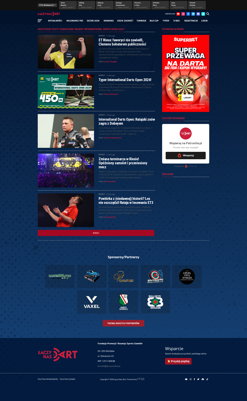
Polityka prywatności (48, 379)
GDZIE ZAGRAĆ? (125, 20)
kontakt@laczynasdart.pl (109, 366)
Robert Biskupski (111, 94)
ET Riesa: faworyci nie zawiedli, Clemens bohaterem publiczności (122, 42)
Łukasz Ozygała (110, 61)
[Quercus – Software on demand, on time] (142, 379)
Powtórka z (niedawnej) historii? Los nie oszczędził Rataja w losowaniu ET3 (126, 201)
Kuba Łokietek (110, 181)
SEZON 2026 (93, 20)
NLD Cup (154, 20)
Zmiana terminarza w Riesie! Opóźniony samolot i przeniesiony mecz (123, 163)
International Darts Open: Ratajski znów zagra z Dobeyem (127, 121)
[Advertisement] (185, 198)
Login (204, 20)
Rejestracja (191, 20)
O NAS (176, 20)
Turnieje (141, 20)
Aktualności (55, 20)
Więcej (96, 232)
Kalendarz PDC (74, 20)
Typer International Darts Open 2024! (125, 80)
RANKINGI (109, 20)
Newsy (102, 35)
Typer (166, 20)
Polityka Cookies (67, 379)
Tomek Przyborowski (112, 137)
